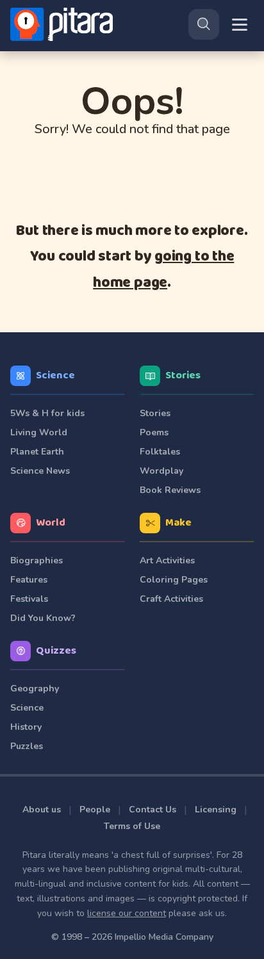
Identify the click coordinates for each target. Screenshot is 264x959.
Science (55, 375)
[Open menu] (240, 24)
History (26, 727)
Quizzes (56, 650)
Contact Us (152, 809)
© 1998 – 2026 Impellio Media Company (132, 937)
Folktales (160, 452)
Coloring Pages (174, 580)
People (94, 809)
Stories (183, 375)
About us (41, 809)
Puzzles (26, 746)
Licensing (215, 809)
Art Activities (167, 560)
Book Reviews (170, 490)
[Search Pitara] (204, 24)
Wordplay (161, 471)
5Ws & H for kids (47, 413)
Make (178, 522)
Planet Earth (37, 452)
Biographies (36, 560)
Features (28, 580)
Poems (154, 432)
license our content (126, 913)
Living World (38, 432)
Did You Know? (43, 618)
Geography (34, 688)
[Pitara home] (64, 24)
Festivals (29, 599)
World (50, 522)
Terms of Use (132, 826)
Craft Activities (171, 599)
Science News (40, 471)
